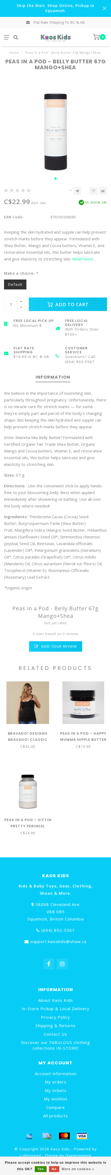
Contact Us (55, 1034)
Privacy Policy (55, 1017)
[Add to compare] (103, 191)
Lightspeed (30, 1155)
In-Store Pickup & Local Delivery (55, 1008)
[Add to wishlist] (93, 191)
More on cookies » (78, 1169)
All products (55, 1115)
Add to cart (71, 304)
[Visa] (82, 1136)
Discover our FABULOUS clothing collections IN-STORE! (55, 1045)
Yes (40, 1169)
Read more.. (83, 259)
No (54, 1169)
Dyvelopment (78, 1155)
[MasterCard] (64, 1136)
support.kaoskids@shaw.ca (58, 941)
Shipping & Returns (56, 1025)
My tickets (56, 1090)
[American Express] (29, 1136)
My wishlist (55, 1098)
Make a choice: (21, 273)
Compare (55, 1107)
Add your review (58, 646)
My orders (56, 1082)
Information (53, 377)
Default (15, 284)
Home (14, 52)
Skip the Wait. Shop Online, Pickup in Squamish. (55, 8)
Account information (56, 1073)
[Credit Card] (47, 1136)
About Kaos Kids (55, 1000)
